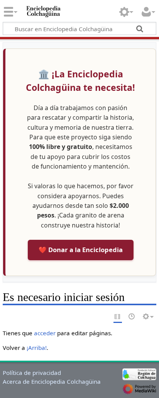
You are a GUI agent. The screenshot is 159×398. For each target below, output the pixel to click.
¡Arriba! (37, 347)
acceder (45, 333)
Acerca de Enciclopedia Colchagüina (52, 381)
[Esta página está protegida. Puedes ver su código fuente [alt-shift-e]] (117, 317)
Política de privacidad (32, 372)
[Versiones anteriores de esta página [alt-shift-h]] (132, 317)
